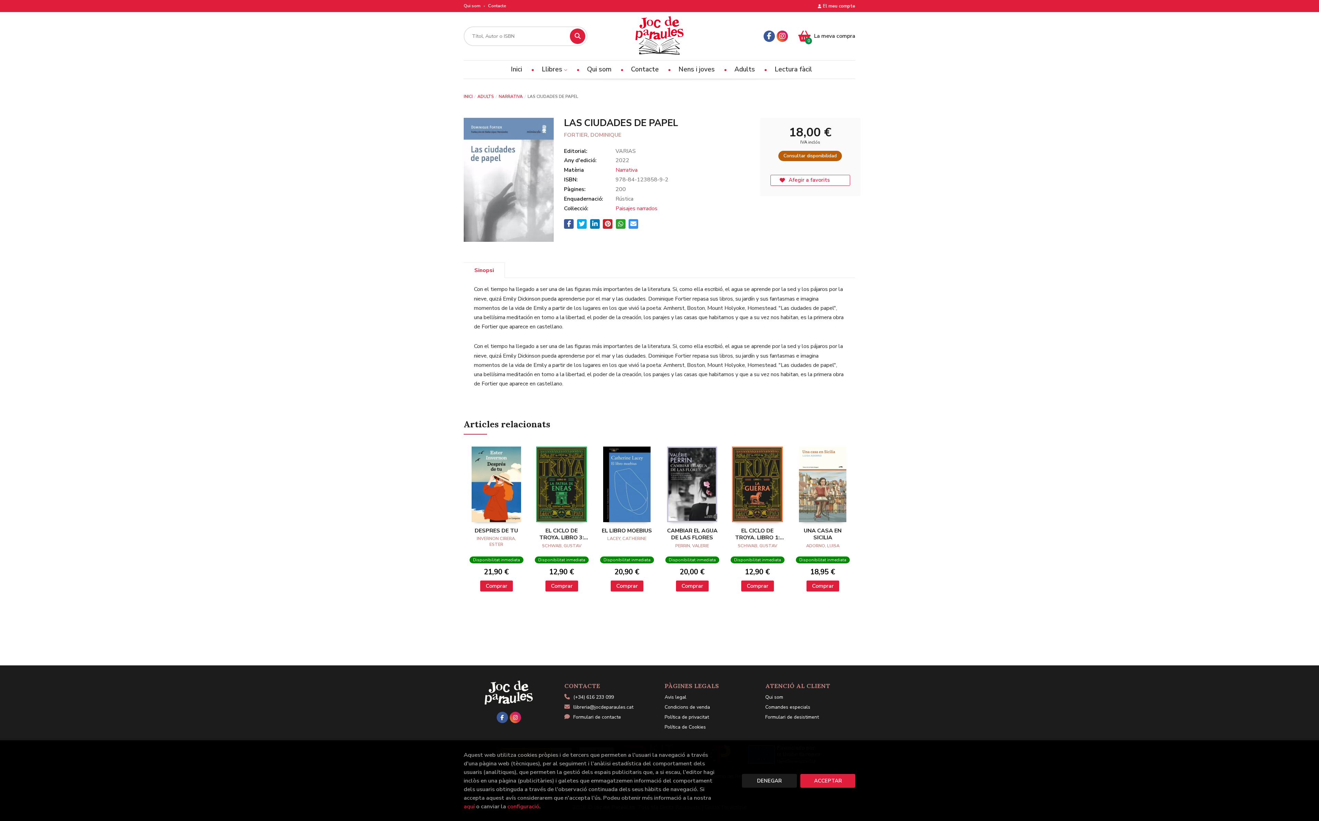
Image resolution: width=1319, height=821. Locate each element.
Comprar (496, 586)
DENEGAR (769, 780)
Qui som (472, 6)
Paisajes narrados (636, 208)
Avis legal (675, 697)
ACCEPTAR (828, 780)
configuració (523, 806)
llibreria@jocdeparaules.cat (603, 707)
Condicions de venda (687, 707)
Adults (485, 96)
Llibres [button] (553, 69)
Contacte (497, 6)
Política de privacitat (687, 717)
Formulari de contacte (597, 717)
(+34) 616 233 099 (593, 697)
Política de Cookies (685, 727)
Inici (468, 96)
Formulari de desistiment (792, 717)
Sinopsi (484, 270)
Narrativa (511, 96)
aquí (469, 806)
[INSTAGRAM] (782, 36)
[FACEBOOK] (769, 36)
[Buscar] (577, 36)
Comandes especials (787, 707)
